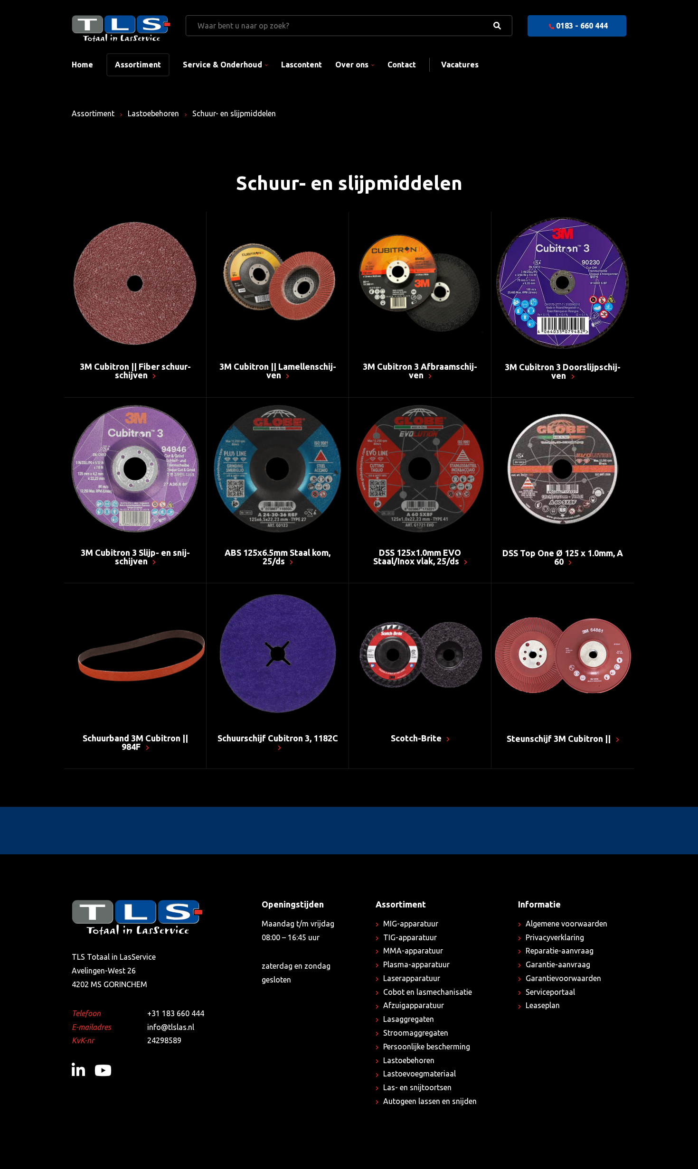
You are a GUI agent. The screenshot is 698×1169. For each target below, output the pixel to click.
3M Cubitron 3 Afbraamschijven (420, 371)
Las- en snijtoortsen (417, 1087)
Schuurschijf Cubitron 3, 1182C (277, 738)
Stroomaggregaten (415, 1033)
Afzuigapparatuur (413, 1005)
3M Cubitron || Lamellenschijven (277, 371)
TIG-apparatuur (410, 937)
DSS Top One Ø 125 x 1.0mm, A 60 (562, 557)
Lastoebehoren (153, 113)
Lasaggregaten (408, 1019)
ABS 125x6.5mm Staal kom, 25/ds (277, 557)
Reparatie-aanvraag (560, 950)
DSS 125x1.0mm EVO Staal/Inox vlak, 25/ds (417, 557)
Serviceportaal (550, 992)
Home (82, 64)
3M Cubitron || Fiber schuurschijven (135, 371)
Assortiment (138, 64)
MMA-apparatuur (413, 950)
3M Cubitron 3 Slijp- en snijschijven (135, 557)
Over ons (351, 64)
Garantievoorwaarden (563, 978)
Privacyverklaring (555, 937)
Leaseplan (543, 1005)
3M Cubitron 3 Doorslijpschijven (563, 371)
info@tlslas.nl (170, 1027)
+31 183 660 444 (175, 1013)
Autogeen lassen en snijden (430, 1101)
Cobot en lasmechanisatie (427, 992)
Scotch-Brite (417, 738)
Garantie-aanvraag (558, 964)
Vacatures (460, 64)
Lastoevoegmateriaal (419, 1073)
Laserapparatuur (411, 978)
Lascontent (301, 64)
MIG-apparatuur (410, 923)
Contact (401, 64)
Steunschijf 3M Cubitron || (560, 738)
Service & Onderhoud (222, 64)
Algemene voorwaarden (566, 923)
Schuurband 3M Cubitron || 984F (135, 742)
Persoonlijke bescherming (426, 1046)
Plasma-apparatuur (416, 964)
